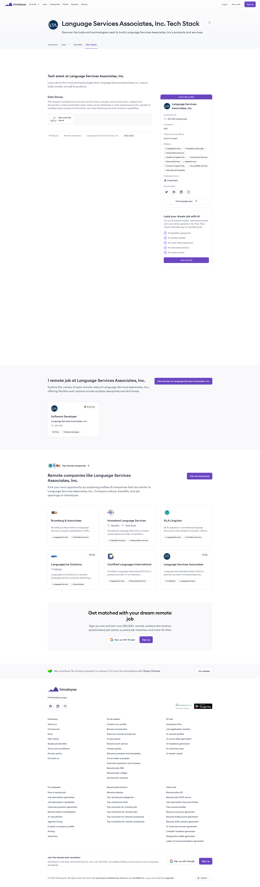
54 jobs (205, 555)
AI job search (114, 738)
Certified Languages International (129, 564)
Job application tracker (178, 729)
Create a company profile (61, 826)
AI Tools (32, 4)
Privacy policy (55, 753)
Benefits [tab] (78, 44)
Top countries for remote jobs (122, 807)
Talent (65, 4)
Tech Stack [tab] (91, 44)
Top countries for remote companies (125, 816)
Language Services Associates (183, 564)
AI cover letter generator (179, 738)
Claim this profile (186, 97)
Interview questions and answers (124, 763)
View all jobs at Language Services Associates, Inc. (183, 381)
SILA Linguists (173, 520)
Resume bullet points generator (182, 816)
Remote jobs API (174, 792)
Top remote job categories (120, 797)
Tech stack (128, 525)
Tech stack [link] (129, 135)
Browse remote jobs (117, 729)
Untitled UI (138, 878)
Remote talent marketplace (62, 811)
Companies (55, 4)
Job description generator (61, 797)
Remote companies (72, 135)
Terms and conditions (59, 748)
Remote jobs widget (117, 773)
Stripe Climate (151, 671)
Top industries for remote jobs (122, 811)
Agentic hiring (55, 821)
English (204, 878)
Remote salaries (115, 792)
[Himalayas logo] (15, 4)
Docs (50, 734)
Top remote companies (74, 465)
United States (172, 180)
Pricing (51, 831)
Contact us (53, 758)
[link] (54, 136)
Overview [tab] (53, 44)
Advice (84, 4)
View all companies (199, 476)
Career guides (114, 748)
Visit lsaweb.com (184, 201)
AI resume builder (175, 734)
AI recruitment (55, 816)
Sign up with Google (124, 639)
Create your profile (116, 724)
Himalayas (54, 135)
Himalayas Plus (174, 724)
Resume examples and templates (124, 753)
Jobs (45, 4)
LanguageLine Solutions (66, 564)
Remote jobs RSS (115, 768)
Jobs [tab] (65, 44)
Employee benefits (57, 743)
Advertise (53, 836)
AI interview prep (175, 748)
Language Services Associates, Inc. (102, 135)
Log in (224, 4)
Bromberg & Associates (66, 520)
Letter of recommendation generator (185, 841)
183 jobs (92, 555)
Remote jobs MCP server (178, 797)
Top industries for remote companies (125, 821)
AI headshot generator (178, 743)
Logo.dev (169, 878)
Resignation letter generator (180, 836)
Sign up (250, 4)
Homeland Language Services (126, 520)
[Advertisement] (99, 63)
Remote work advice (117, 743)
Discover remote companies (121, 734)
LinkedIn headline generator (180, 831)
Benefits (113, 525)
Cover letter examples (118, 758)
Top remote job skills (117, 802)
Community (54, 729)
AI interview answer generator (181, 826)
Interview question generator (62, 807)
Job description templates (61, 802)
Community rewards (117, 777)
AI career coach (174, 753)
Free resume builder (176, 807)
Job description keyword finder (182, 802)
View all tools (186, 260)
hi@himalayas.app (57, 697)
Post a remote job (57, 792)
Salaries (74, 4)
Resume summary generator (180, 811)
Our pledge (204, 671)
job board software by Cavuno (112, 878)
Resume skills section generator (182, 821)
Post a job (236, 4)
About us (52, 724)
